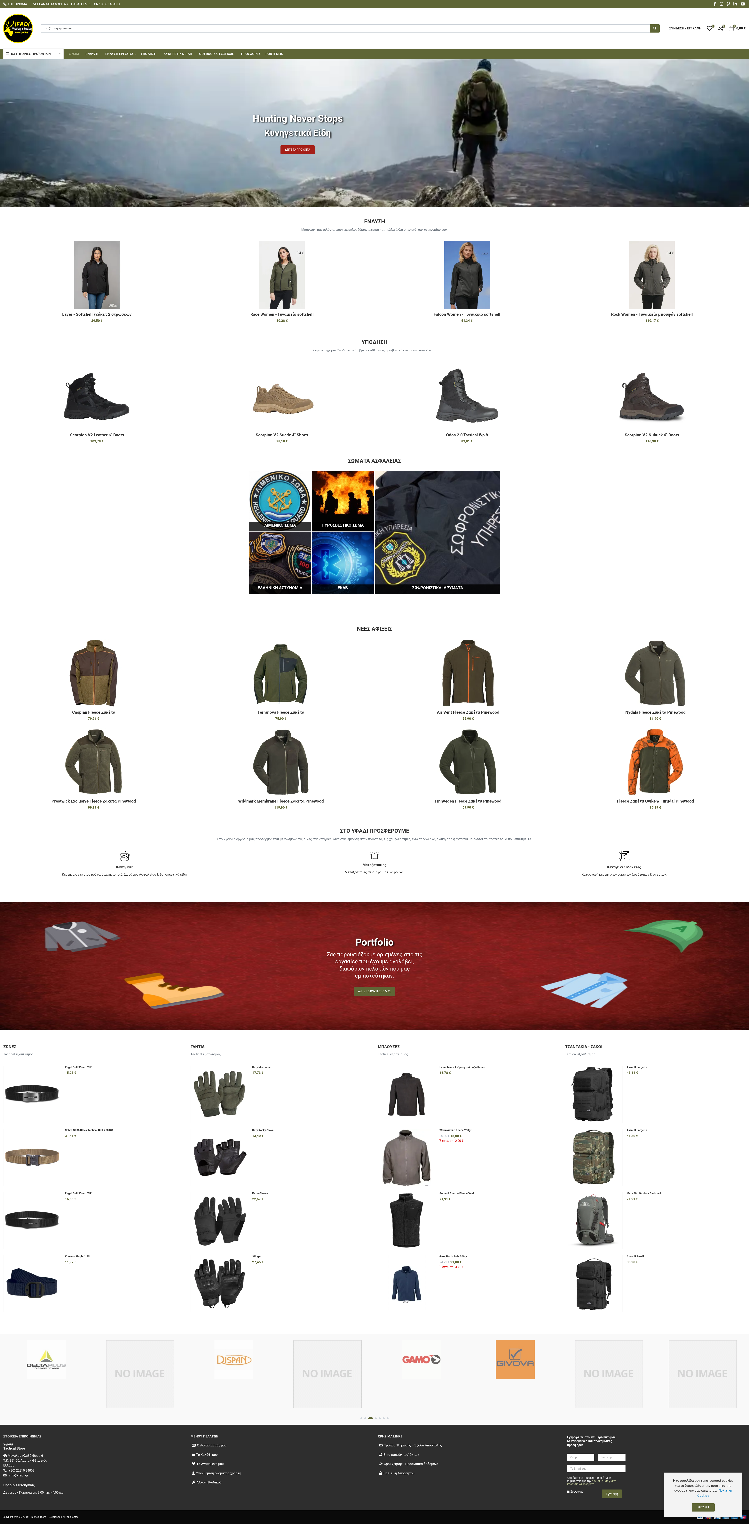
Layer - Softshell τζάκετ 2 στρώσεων (97, 314)
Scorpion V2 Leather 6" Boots (97, 435)
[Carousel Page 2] (365, 1418)
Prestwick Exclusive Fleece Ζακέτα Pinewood (93, 801)
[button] (710, 28)
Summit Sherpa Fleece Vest (456, 1193)
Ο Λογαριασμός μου (211, 1445)
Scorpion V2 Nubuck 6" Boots (652, 435)
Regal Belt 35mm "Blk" (78, 1193)
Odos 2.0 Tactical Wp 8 (467, 435)
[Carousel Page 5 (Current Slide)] (378, 1418)
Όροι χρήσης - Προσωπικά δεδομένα (411, 1464)
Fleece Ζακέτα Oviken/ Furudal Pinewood (655, 801)
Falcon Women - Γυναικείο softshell (467, 314)
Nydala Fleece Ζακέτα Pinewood (655, 712)
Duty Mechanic (261, 1067)
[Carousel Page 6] (384, 1418)
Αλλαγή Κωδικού (209, 1482)
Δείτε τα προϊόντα (297, 149)
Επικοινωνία (17, 4)
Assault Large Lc (637, 1067)
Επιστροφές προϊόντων (401, 1455)
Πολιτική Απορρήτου (398, 1473)
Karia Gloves (260, 1193)
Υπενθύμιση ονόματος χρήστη (218, 1473)
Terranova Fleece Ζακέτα (280, 712)
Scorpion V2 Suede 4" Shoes (282, 435)
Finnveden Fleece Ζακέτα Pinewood (468, 801)
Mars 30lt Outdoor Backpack (644, 1193)
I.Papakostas (71, 1516)
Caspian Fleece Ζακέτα (93, 712)
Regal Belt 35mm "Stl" (78, 1067)
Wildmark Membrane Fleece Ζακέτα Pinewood (281, 801)
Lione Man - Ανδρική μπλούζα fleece (462, 1067)
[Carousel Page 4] (373, 1418)
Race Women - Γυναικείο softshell (282, 314)
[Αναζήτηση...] (655, 28)
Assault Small (635, 1256)
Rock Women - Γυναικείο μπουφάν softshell (652, 314)
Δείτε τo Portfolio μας (374, 991)
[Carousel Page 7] (388, 1418)
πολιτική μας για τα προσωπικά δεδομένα (591, 1482)
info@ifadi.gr (18, 1475)
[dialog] (703, 1495)
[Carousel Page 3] (369, 1418)
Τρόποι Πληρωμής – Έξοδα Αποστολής (413, 1445)
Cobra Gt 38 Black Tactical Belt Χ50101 (89, 1130)
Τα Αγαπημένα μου (210, 1464)
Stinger (256, 1256)
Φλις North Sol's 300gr (453, 1256)
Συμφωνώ (577, 1491)
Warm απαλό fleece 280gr (455, 1130)
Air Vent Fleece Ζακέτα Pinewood (468, 712)
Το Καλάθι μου (207, 1455)
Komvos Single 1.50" (77, 1256)
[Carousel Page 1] (361, 1418)
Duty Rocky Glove (263, 1130)
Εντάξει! (703, 1507)
